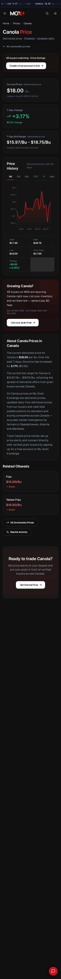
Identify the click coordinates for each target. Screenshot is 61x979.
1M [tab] (10, 176)
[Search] (47, 13)
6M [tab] (26, 176)
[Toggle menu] (4, 13)
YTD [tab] (35, 176)
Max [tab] (52, 176)
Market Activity (18, 532)
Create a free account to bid (24, 65)
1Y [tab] (44, 176)
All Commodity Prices (22, 522)
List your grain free (21, 322)
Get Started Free (29, 584)
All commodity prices (18, 46)
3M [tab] (18, 176)
